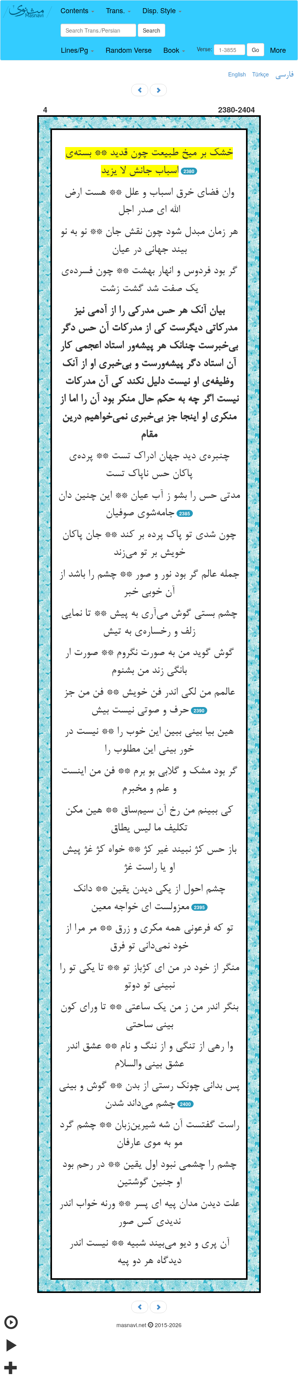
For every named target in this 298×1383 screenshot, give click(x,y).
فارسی (284, 75)
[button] (77, 10)
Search (151, 30)
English (237, 74)
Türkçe (260, 74)
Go (255, 50)
